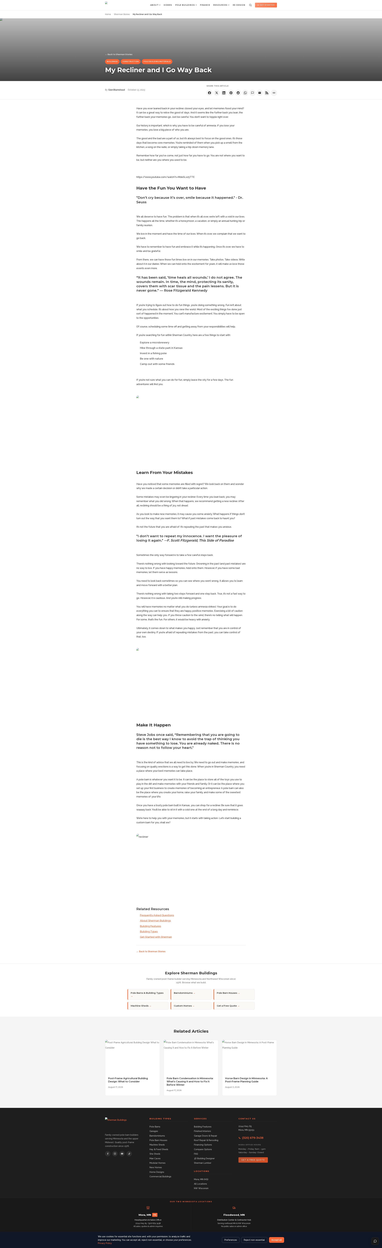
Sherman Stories (122, 14)
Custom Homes (184, 1005)
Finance (205, 5)
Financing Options (203, 1145)
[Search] (250, 5)
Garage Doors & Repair (205, 1136)
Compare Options (203, 1149)
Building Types (149, 931)
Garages (154, 1131)
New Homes (156, 1167)
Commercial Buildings (160, 1176)
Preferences (230, 1240)
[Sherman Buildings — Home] (113, 5)
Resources (220, 5)
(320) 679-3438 (252, 1138)
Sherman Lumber (202, 1163)
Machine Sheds (141, 1005)
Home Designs (157, 1172)
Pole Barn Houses (228, 992)
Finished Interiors (202, 1131)
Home (108, 14)
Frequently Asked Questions (157, 915)
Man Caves (155, 1158)
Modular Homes (157, 1163)
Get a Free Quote (228, 1005)
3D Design (239, 5)
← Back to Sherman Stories (118, 54)
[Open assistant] (375, 1241)
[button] (209, 93)
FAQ (196, 1154)
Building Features (150, 926)
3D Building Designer (204, 1158)
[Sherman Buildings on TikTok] (129, 1153)
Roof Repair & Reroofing (206, 1140)
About (154, 5)
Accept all (276, 1240)
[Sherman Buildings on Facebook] (107, 1153)
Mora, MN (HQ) (201, 1179)
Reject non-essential (254, 1240)
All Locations (200, 1184)
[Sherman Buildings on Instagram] (115, 1153)
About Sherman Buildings (155, 920)
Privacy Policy (105, 1243)
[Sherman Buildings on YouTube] (122, 1153)
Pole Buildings (185, 5)
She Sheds (155, 1154)
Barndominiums (184, 992)
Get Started (267, 5)
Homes (168, 5)
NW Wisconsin (201, 1188)
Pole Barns (155, 1126)
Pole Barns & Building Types (147, 994)
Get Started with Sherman (156, 936)
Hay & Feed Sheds (159, 1149)
